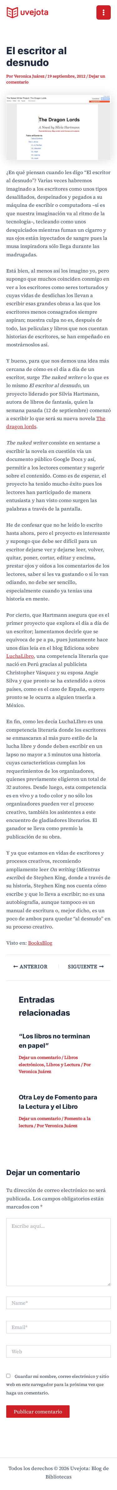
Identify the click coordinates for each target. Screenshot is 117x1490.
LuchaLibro (20, 655)
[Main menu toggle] (103, 12)
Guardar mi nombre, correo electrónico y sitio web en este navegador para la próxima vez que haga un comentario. (57, 1384)
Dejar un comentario (40, 1057)
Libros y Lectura (63, 1064)
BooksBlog (40, 942)
